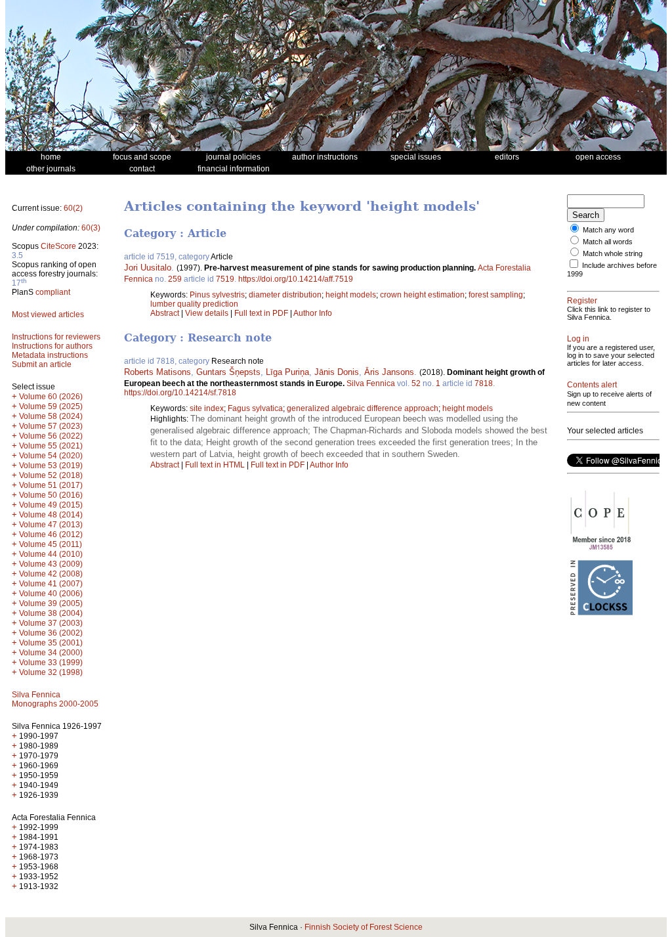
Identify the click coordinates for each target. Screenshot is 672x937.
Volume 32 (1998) (51, 672)
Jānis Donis (336, 372)
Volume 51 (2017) (51, 485)
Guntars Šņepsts (228, 372)
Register (582, 300)
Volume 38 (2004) (51, 613)
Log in (578, 338)
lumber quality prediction (194, 304)
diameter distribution (285, 294)
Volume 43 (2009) (51, 564)
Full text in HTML (216, 464)
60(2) (73, 208)
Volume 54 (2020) (51, 455)
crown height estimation (422, 294)
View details (207, 313)
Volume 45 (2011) (50, 544)
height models (351, 294)
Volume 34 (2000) (51, 652)
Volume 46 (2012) (51, 534)
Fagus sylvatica (255, 408)
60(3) (90, 227)
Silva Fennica (370, 383)
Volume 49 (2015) (51, 505)
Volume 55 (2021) (51, 445)
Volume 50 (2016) (51, 495)
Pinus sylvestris (217, 294)
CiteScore (58, 246)
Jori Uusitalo (147, 267)
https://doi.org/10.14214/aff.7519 (295, 279)
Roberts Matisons (157, 372)
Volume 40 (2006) (51, 593)
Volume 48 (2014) (51, 514)
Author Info (312, 313)
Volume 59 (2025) (51, 406)
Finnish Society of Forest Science (363, 927)
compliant (52, 292)
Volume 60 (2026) (51, 396)
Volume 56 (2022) (51, 436)
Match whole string (612, 253)
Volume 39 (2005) (51, 603)
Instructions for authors (52, 346)
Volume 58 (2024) (51, 416)
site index (207, 408)
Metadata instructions (50, 355)
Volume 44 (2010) (51, 554)
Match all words (608, 242)
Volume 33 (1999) (51, 662)
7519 (225, 279)
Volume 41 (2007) (51, 583)
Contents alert (592, 384)
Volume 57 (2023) (51, 426)
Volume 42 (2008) (51, 573)
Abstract (164, 313)
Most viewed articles (48, 314)
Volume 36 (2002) (51, 633)
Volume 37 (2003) (51, 623)
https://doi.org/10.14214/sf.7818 (180, 392)
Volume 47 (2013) (51, 524)
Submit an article (42, 364)
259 (175, 279)
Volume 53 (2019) (51, 465)
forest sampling (496, 294)
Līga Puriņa (287, 372)
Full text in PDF (261, 313)
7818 (483, 383)
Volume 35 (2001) (51, 642)
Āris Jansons (389, 372)
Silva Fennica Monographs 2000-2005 (55, 699)
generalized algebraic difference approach (362, 408)
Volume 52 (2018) (51, 475)
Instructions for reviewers (56, 336)
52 (416, 383)
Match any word (608, 230)
